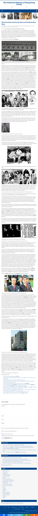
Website (2, 423)
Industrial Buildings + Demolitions (8, 480)
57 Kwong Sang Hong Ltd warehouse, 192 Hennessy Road (13, 461)
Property (4, 488)
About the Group (21, 507)
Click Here (15, 503)
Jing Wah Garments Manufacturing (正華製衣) (11, 376)
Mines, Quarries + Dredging (7, 484)
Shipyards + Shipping (6, 492)
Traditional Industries (6, 494)
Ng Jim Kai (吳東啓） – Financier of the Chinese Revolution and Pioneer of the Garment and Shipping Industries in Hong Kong (18, 448)
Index (8, 507)
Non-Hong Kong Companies (7, 485)
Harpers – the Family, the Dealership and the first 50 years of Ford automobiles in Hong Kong (19, 389)
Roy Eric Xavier (5, 446)
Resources (27, 507)
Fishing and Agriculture (7, 474)
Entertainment (5, 473)
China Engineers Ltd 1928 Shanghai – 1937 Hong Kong (13, 390)
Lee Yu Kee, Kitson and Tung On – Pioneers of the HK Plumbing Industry (16, 391)
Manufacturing (5, 482)
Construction (5, 472)
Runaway (35, 510)
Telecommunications (6, 493)
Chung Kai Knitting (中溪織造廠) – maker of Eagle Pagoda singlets (15, 385)
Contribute (32, 507)
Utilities (4, 497)
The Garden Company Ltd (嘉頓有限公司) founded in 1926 (16, 452)
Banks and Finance (6, 470)
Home (5, 507)
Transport (4, 496)
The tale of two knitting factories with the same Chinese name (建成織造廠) (16, 383)
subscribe (25, 435)
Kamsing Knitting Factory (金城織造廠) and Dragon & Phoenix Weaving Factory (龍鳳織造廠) (19, 384)
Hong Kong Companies (7, 478)
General (4, 477)
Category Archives (14, 507)
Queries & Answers (5, 455)
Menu (2, 10)
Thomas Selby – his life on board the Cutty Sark (16, 444)
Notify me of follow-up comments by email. (8, 431)
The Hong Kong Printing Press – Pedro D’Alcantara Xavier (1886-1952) (21, 446)
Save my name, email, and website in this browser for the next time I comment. (15, 428)
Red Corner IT (31, 510)
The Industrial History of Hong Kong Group (19, 3)
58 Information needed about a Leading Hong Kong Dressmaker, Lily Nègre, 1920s (17, 460)
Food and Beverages (6, 476)
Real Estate (5, 489)
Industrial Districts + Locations (8, 481)
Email (2, 419)
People (4, 486)
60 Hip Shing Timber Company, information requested (12, 457)
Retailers (4, 490)
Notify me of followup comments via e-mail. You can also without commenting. (18, 435)
